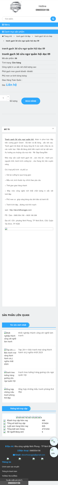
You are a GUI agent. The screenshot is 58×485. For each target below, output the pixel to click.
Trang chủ (8, 36)
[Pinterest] (45, 459)
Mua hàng (30, 101)
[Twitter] (36, 459)
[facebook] (54, 441)
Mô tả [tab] (7, 129)
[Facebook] (12, 459)
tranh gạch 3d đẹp (23, 36)
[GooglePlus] (25, 459)
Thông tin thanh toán (9, 471)
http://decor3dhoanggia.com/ (21, 210)
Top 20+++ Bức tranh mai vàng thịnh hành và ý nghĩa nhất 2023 (35, 351)
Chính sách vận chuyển (10, 466)
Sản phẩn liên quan (15, 315)
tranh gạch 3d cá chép (43, 36)
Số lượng (13, 101)
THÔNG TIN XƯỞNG (9, 476)
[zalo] (54, 452)
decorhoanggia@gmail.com (33, 454)
